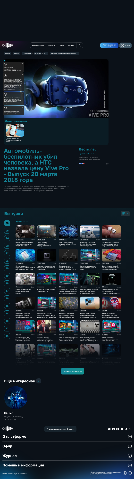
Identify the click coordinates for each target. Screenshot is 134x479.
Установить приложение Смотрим (60, 429)
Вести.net (37, 53)
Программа (27, 53)
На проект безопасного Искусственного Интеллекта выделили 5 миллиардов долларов (110, 292)
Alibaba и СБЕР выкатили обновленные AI (46, 290)
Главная (7, 53)
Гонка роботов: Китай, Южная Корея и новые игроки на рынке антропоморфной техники (89, 244)
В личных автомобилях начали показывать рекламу (23, 291)
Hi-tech (8, 413)
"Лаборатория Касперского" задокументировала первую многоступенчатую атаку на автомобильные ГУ (46, 246)
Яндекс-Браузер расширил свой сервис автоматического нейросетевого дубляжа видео (110, 340)
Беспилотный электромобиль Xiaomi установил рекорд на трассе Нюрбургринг (66, 363)
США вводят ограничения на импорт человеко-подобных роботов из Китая (89, 292)
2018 (45, 53)
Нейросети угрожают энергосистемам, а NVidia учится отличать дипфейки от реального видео (46, 316)
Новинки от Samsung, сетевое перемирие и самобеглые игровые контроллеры (23, 316)
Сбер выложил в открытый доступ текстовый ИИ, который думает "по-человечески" (68, 339)
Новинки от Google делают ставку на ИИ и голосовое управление (46, 267)
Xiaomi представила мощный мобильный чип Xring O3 (67, 244)
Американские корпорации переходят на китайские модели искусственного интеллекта (111, 364)
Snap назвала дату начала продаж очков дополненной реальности (89, 362)
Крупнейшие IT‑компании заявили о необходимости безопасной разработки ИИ (67, 292)
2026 (25, 221)
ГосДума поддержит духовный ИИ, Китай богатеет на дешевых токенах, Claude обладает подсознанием (25, 340)
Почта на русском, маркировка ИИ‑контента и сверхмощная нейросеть (25, 267)
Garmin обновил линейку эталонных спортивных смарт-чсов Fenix (24, 244)
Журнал (9, 456)
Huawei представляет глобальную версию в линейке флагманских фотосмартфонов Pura (88, 316)
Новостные (83, 157)
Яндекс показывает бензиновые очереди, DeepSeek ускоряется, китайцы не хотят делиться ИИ (111, 317)
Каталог (16, 53)
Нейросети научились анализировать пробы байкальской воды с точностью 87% (66, 316)
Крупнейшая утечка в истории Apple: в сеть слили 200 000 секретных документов (89, 339)
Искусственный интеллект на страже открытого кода (46, 362)
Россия (91, 154)
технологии (93, 157)
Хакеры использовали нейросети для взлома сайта (88, 267)
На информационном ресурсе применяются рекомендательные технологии (106, 473)
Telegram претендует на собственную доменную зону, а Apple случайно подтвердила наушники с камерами (110, 245)
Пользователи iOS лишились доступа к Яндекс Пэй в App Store (67, 267)
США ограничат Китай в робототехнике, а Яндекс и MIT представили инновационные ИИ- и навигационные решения (25, 364)
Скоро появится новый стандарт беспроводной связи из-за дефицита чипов (110, 268)
